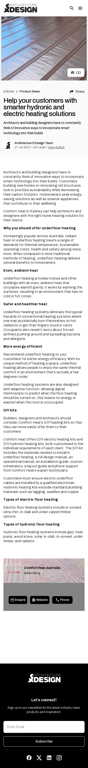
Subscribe (43, 741)
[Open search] (71, 8)
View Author (56, 147)
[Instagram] (59, 758)
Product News (30, 91)
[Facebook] (29, 758)
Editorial (8, 91)
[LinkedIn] (49, 758)
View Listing (32, 573)
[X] (39, 758)
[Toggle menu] (80, 8)
